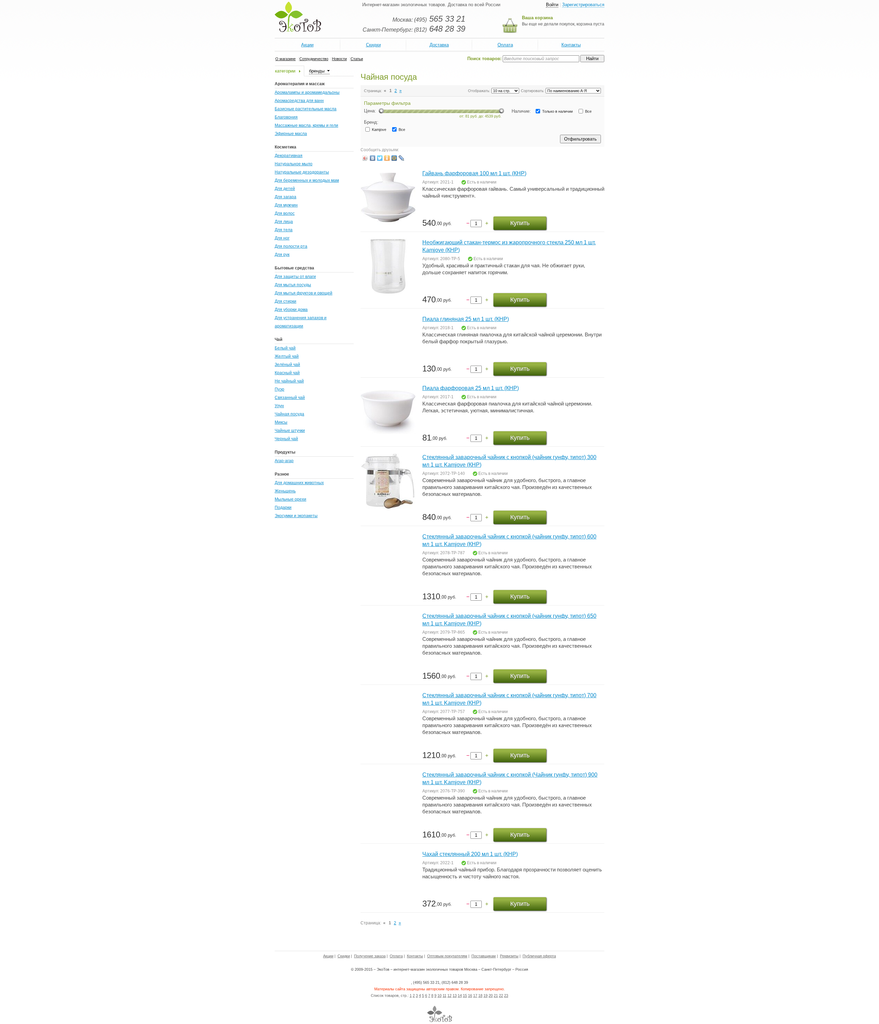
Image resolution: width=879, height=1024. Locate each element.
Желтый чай (287, 356)
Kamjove (378, 129)
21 (496, 995)
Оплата (505, 44)
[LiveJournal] (401, 158)
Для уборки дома (291, 309)
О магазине (285, 59)
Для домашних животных (299, 482)
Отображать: (479, 91)
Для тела (284, 229)
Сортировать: (533, 91)
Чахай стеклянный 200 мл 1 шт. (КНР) (470, 854)
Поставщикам (483, 956)
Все (588, 111)
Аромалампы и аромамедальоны (307, 92)
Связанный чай (290, 397)
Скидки (373, 44)
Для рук (282, 254)
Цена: (370, 110)
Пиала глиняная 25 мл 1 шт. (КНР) (465, 319)
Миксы (281, 422)
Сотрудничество (313, 59)
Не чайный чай (289, 381)
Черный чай (286, 438)
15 (465, 995)
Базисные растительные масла (305, 109)
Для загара (285, 196)
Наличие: (521, 111)
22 (501, 995)
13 (455, 995)
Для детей (285, 188)
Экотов (298, 17)
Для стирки (285, 301)
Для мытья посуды (293, 284)
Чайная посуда (289, 414)
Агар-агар (284, 460)
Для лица (284, 221)
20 (491, 995)
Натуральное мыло (293, 164)
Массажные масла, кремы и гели (306, 125)
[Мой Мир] (394, 158)
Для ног (282, 238)
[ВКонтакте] (372, 158)
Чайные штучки (290, 430)
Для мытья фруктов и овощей (303, 293)
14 (460, 995)
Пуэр (279, 389)
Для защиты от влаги (295, 276)
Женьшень (285, 491)
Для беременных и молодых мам (307, 180)
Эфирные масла (291, 133)
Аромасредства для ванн (299, 100)
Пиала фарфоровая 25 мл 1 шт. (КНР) (470, 388)
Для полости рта (291, 246)
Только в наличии (557, 111)
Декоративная (288, 155)
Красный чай (287, 372)
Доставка (439, 44)
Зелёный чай (287, 364)
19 (485, 995)
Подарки (283, 507)
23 (506, 995)
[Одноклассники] (387, 158)
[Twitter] (380, 158)
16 (470, 995)
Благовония (286, 117)
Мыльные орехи (290, 499)
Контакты (571, 44)
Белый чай (285, 348)
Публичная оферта (539, 956)
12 (449, 995)
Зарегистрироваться (583, 4)
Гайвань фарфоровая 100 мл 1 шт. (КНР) (474, 173)
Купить (519, 223)
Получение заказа (370, 956)
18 (480, 995)
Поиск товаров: (484, 58)
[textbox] (541, 58)
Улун (279, 405)
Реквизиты (509, 956)
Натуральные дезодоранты (302, 172)
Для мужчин (286, 205)
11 (444, 995)
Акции (307, 44)
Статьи (357, 59)
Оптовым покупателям (447, 956)
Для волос (285, 213)
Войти (552, 4)
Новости (339, 59)
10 (439, 995)
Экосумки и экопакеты (296, 515)
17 (475, 995)
